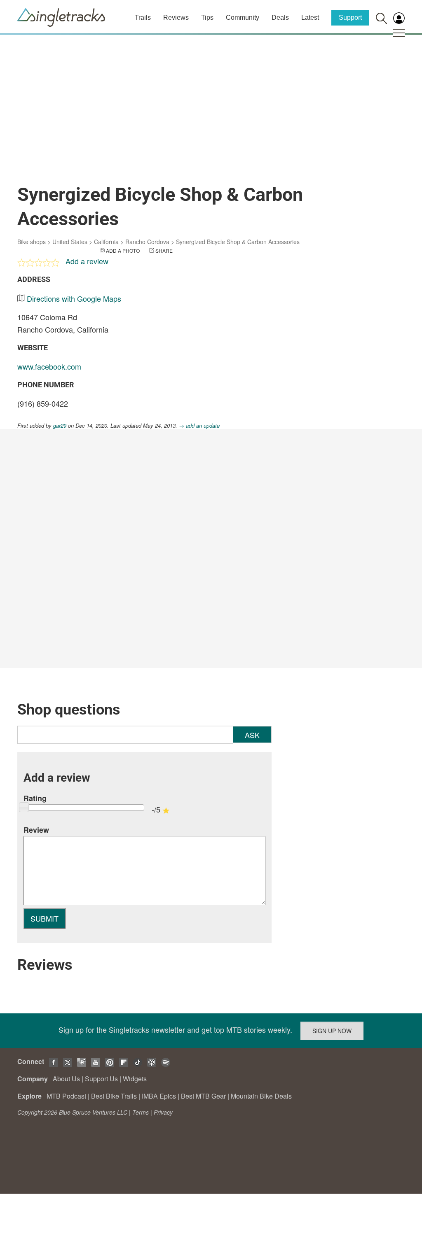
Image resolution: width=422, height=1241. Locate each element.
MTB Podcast (66, 1096)
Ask (252, 734)
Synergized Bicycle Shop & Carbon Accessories (238, 241)
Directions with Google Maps (74, 298)
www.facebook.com (49, 366)
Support (350, 17)
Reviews (176, 17)
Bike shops (31, 241)
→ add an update (199, 425)
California (106, 241)
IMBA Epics (159, 1096)
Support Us (101, 1078)
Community (242, 17)
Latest (310, 17)
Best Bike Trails (114, 1096)
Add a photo (123, 250)
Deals (280, 17)
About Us (66, 1078)
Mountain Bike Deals (261, 1096)
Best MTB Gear (203, 1096)
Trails (143, 17)
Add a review (87, 261)
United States (69, 241)
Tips (207, 17)
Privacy (163, 1112)
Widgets (135, 1078)
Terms (140, 1112)
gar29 (59, 425)
